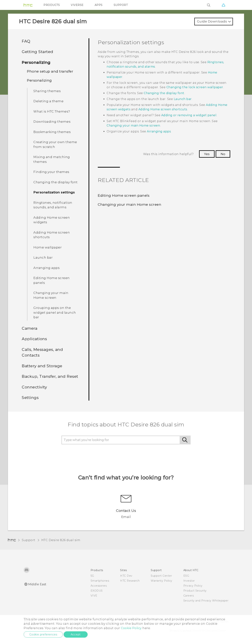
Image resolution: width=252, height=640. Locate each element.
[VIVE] (223, 5)
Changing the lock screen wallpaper (194, 87)
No (223, 154)
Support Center (161, 575)
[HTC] (28, 5)
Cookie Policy (131, 628)
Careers (188, 595)
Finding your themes (51, 172)
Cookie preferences (43, 634)
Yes (207, 154)
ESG (186, 575)
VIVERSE (77, 5)
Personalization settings (54, 192)
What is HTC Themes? (51, 111)
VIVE (94, 595)
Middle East (37, 584)
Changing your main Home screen (50, 295)
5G (92, 575)
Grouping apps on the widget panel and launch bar (54, 312)
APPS (99, 5)
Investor (189, 580)
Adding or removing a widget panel (189, 115)
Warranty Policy (161, 580)
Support (28, 540)
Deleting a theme (48, 101)
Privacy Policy (193, 585)
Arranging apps (46, 268)
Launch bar (43, 257)
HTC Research (130, 580)
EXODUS (97, 590)
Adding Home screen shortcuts (51, 235)
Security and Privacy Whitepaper (206, 600)
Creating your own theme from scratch (55, 144)
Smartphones (100, 580)
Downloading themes (51, 121)
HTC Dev (126, 575)
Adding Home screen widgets (51, 220)
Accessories (99, 585)
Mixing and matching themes (51, 159)
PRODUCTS (52, 5)
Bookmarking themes (52, 132)
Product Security (195, 590)
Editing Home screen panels (51, 280)
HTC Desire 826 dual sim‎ (60, 540)
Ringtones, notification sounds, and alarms (52, 205)
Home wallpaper (47, 247)
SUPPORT (121, 5)
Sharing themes (47, 91)
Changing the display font (55, 182)
